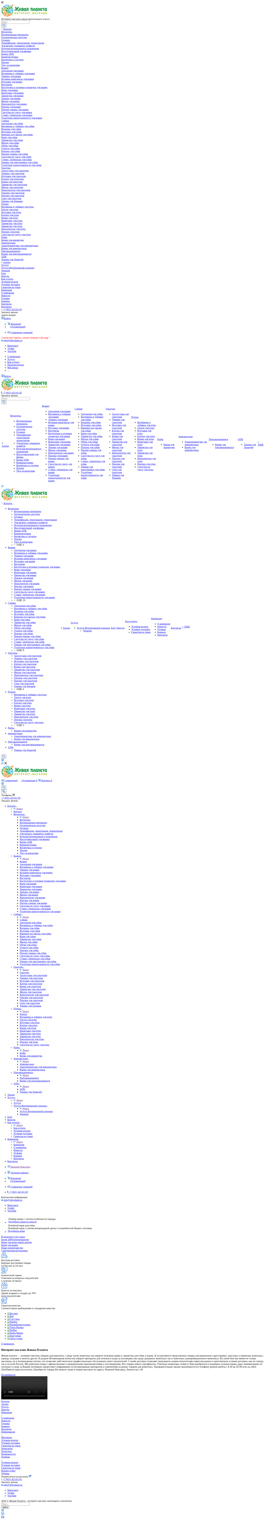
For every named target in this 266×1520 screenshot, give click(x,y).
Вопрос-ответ (8, 1470)
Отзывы (5, 1423)
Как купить (20, 1128)
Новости (5, 1420)
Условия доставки (10, 1443)
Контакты (6, 1429)
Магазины (6, 1437)
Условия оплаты (9, 1440)
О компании (7, 1418)
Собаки (24, 919)
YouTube (11, 351)
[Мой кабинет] (2, 760)
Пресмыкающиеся (29, 1078)
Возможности (8, 1454)
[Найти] (3, 26)
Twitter (10, 348)
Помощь (5, 1457)
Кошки (23, 861)
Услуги (17, 1103)
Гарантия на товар (10, 1445)
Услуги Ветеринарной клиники (36, 1111)
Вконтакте (12, 345)
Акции (4, 1404)
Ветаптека (25, 820)
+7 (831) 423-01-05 (12, 309)
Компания (19, 1144)
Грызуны (24, 972)
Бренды (5, 1409)
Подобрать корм (16, 1231)
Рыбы (23, 1053)
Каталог (18, 811)
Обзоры (5, 1473)
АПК (22, 1089)
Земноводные (27, 1064)
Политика (6, 1451)
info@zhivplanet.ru (13, 340)
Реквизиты (7, 1448)
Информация (8, 1432)
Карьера (5, 1426)
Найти (5, 1507)
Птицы (23, 1014)
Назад (20, 808)
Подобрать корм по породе (22, 1221)
